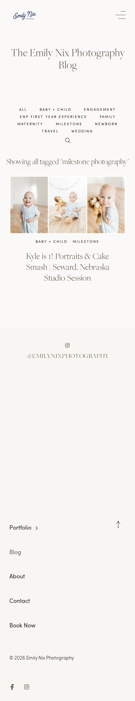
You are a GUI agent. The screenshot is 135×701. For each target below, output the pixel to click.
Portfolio (20, 527)
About (17, 576)
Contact (19, 601)
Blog (15, 552)
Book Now (22, 625)
